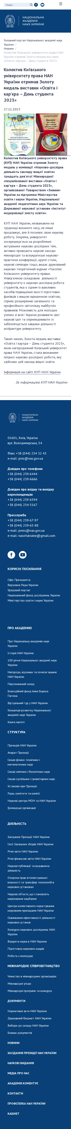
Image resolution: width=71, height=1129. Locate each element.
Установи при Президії (22, 786)
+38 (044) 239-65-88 (23, 525)
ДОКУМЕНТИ (16, 1001)
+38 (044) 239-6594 (22, 499)
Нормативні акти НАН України (27, 1011)
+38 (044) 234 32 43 (31, 453)
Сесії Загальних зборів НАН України (30, 844)
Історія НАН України (21, 653)
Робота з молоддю (20, 956)
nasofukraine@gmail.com (36, 535)
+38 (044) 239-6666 (22, 479)
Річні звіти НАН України (23, 851)
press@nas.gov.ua (31, 530)
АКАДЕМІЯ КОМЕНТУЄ (23, 1083)
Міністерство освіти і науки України (30, 600)
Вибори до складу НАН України (28, 1025)
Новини (9, 48)
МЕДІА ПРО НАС (18, 1073)
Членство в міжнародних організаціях (32, 976)
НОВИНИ (14, 1043)
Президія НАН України (22, 745)
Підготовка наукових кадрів (26, 948)
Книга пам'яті (16, 722)
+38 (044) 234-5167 (22, 505)
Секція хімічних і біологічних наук (29, 772)
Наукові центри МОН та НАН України (32, 801)
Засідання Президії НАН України (29, 837)
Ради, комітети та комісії (24, 793)
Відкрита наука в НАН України (27, 941)
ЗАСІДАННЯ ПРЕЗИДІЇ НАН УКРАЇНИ (32, 1053)
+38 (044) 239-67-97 (23, 520)
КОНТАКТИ (15, 1093)
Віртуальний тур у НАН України (28, 703)
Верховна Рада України (23, 585)
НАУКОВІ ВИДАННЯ (21, 1063)
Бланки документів (20, 1033)
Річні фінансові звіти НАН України (29, 858)
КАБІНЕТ (14, 1113)
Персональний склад (21, 684)
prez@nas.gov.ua (30, 458)
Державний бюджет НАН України (29, 1018)
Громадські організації (22, 808)
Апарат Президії (18, 752)
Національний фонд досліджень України (34, 595)
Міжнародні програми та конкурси (30, 991)
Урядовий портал (19, 590)
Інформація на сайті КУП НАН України (32, 372)
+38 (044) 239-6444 (22, 474)
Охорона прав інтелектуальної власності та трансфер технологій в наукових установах (31, 882)
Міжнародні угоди (19, 983)
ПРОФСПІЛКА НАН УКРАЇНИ (26, 1103)
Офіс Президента (19, 580)
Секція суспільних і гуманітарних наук (31, 779)
